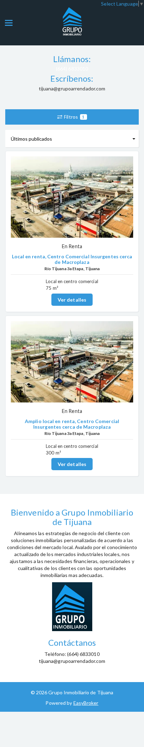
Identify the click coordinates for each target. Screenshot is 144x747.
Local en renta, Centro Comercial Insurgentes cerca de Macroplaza (72, 259)
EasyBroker (86, 703)
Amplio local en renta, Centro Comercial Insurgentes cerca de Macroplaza (72, 423)
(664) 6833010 (72, 69)
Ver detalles (72, 300)
